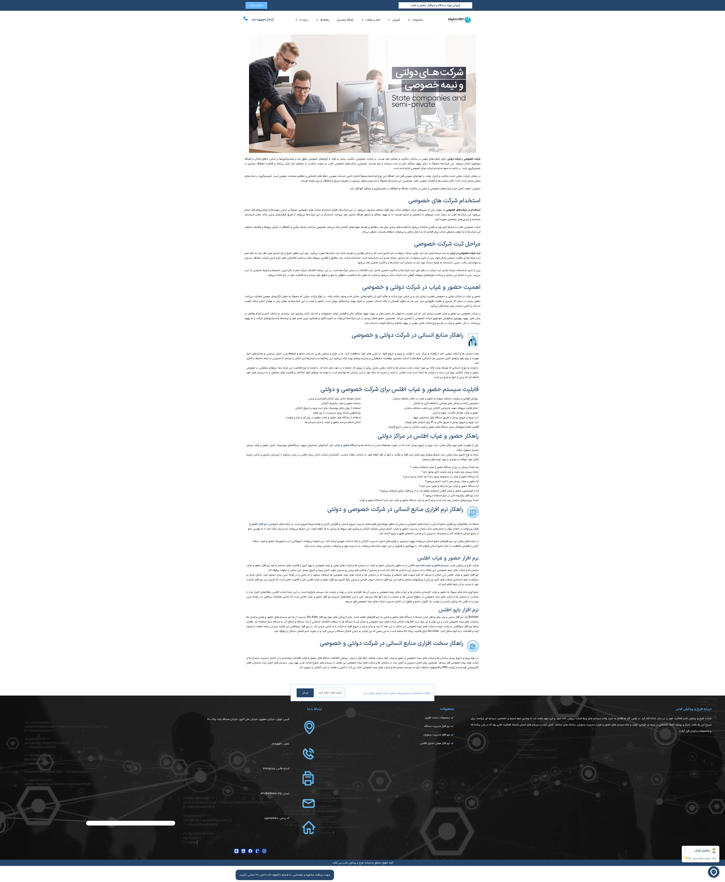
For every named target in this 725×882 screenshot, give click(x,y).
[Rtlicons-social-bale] (236, 851)
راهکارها (324, 20)
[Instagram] (264, 851)
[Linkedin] (243, 851)
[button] (285, 875)
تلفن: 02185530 (280, 744)
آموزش (396, 20)
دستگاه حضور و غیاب (346, 445)
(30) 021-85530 (262, 20)
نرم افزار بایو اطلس (459, 610)
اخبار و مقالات (373, 20)
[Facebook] (250, 851)
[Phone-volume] (257, 851)
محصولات (417, 20)
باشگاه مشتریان (345, 20)
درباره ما (304, 20)
